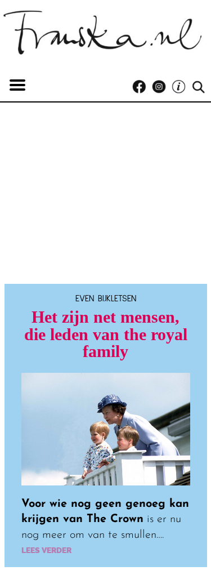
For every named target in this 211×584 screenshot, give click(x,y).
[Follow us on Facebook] (142, 87)
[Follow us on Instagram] (162, 87)
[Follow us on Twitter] (181, 87)
